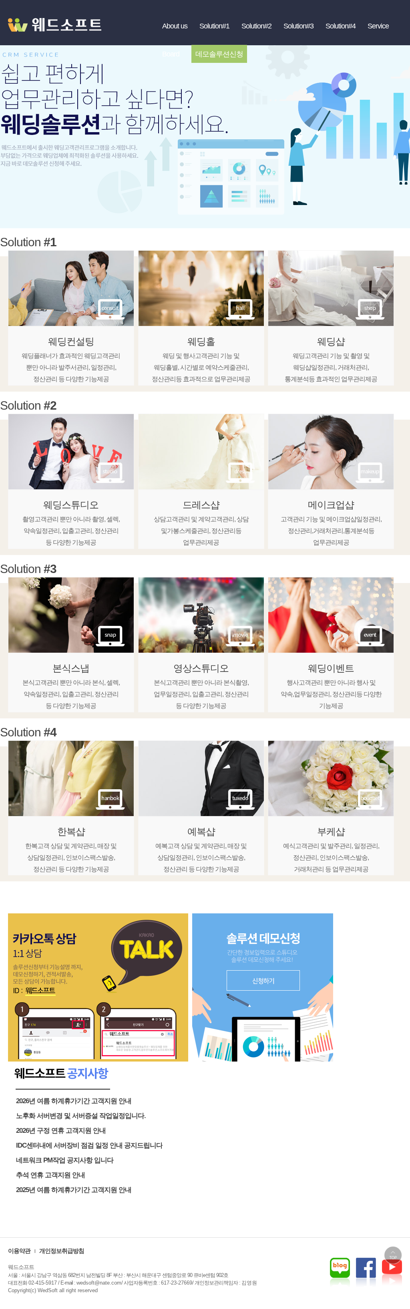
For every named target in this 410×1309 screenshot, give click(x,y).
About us (174, 26)
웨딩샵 (331, 341)
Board (170, 54)
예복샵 (201, 831)
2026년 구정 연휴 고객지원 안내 (61, 1130)
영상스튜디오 (201, 668)
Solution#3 (298, 26)
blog (340, 1272)
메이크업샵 (331, 504)
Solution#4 (341, 26)
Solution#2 (256, 26)
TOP (393, 1255)
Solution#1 (214, 26)
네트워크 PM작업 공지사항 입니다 (64, 1160)
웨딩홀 (201, 341)
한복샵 (71, 831)
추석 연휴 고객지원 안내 (50, 1175)
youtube (366, 1272)
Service (378, 26)
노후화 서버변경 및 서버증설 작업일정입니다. (81, 1115)
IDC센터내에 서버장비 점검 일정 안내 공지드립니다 (89, 1145)
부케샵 (331, 831)
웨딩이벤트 (331, 668)
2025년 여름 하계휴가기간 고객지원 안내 (73, 1189)
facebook (392, 1272)
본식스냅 (70, 668)
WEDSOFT (60, 32)
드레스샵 (201, 504)
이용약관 (19, 1250)
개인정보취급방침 (61, 1250)
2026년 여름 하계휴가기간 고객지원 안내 (73, 1101)
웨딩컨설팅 (71, 341)
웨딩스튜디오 (70, 504)
